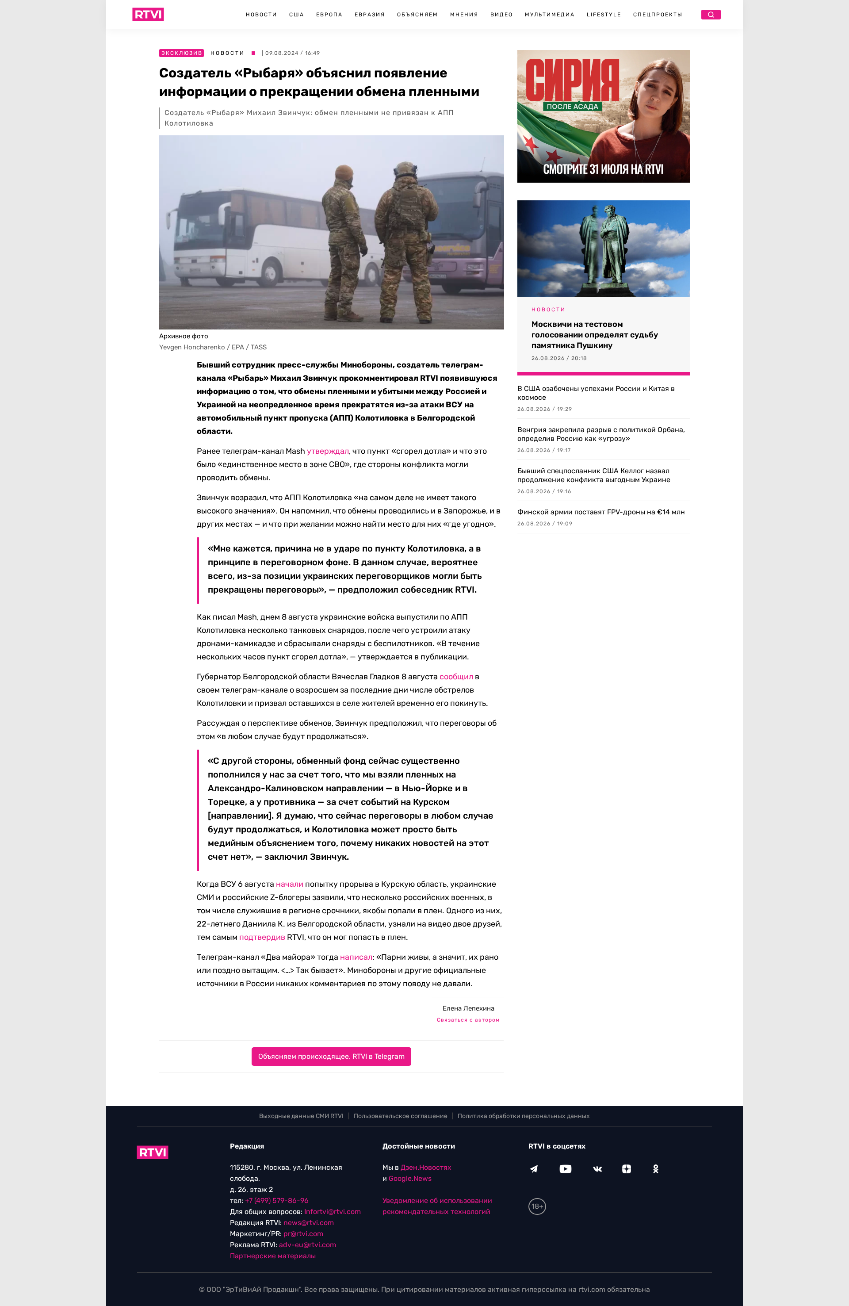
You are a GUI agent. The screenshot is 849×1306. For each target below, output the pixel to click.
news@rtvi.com (308, 1222)
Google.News (410, 1178)
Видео (501, 14)
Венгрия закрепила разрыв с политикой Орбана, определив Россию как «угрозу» (601, 434)
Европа (329, 14)
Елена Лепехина (468, 1008)
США (296, 14)
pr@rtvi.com (303, 1233)
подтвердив (262, 937)
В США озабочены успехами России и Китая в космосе (596, 393)
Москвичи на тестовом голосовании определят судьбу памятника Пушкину (595, 334)
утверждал (328, 451)
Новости (261, 14)
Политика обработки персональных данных (524, 1116)
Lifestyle (604, 14)
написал (356, 957)
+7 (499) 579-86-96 (277, 1200)
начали (289, 884)
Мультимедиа (550, 14)
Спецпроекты (658, 14)
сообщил (456, 677)
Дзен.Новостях (426, 1167)
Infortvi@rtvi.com (332, 1211)
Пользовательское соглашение (400, 1116)
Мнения (464, 14)
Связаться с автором (468, 1020)
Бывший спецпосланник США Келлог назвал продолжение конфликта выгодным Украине (593, 475)
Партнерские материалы (273, 1256)
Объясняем (417, 14)
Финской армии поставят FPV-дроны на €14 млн (601, 512)
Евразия (370, 14)
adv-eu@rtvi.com (307, 1245)
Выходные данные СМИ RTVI (301, 1116)
